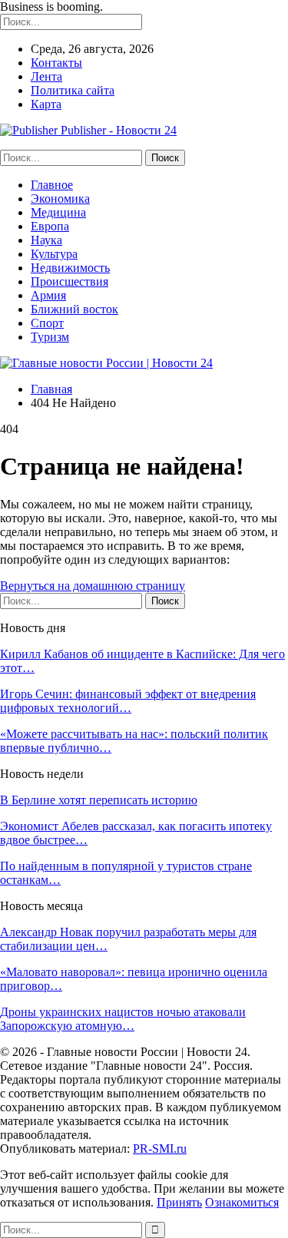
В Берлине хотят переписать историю (98, 799)
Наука (46, 240)
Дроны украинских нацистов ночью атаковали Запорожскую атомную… (123, 1018)
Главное (52, 184)
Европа (50, 226)
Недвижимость (70, 267)
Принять (179, 1202)
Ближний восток (74, 309)
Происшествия (69, 281)
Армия (48, 295)
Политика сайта (72, 90)
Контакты (56, 62)
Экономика (60, 198)
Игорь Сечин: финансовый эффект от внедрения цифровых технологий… (128, 700)
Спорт (47, 322)
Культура (54, 253)
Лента (46, 76)
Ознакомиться (242, 1202)
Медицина (58, 212)
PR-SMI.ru (160, 1148)
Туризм (50, 336)
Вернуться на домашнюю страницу (92, 585)
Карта (46, 104)
